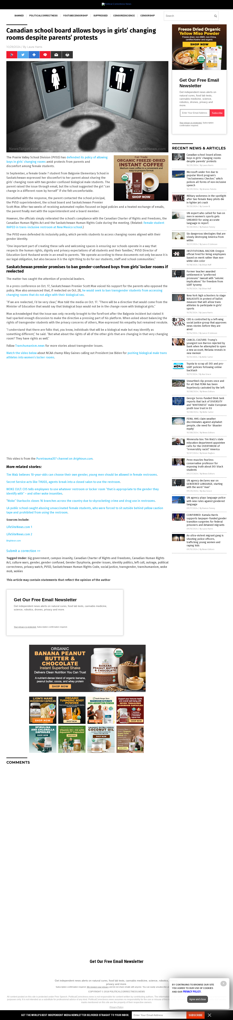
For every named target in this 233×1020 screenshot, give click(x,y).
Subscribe (195, 1015)
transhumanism (148, 567)
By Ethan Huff (205, 265)
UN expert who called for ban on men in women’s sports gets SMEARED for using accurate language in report (206, 218)
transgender (127, 567)
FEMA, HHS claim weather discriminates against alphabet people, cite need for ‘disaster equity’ (204, 423)
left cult (139, 562)
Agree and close (197, 999)
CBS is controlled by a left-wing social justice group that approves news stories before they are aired (206, 324)
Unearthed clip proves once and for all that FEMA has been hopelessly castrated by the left (205, 384)
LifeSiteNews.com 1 (19, 527)
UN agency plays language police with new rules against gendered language (206, 501)
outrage (151, 562)
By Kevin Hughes (207, 453)
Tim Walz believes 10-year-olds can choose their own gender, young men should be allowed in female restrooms (81, 474)
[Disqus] (87, 812)
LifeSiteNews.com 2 (19, 534)
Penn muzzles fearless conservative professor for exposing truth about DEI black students (205, 464)
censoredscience (124, 15)
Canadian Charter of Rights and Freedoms (102, 558)
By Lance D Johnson (208, 244)
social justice (109, 567)
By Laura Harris (206, 165)
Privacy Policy (116, 1007)
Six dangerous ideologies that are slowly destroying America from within (206, 237)
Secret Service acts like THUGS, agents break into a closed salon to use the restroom (63, 482)
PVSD (47, 567)
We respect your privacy (98, 987)
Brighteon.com (13, 540)
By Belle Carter (206, 357)
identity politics (122, 562)
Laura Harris (34, 47)
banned (19, 15)
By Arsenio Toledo (208, 189)
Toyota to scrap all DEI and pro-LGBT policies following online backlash (205, 367)
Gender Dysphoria (78, 562)
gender (35, 562)
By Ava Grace (205, 374)
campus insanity (61, 558)
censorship (147, 15)
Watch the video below (21, 353)
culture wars (20, 562)
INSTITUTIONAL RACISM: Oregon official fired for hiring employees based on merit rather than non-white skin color (206, 256)
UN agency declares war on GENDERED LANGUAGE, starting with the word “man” (205, 484)
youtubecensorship (75, 15)
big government (38, 558)
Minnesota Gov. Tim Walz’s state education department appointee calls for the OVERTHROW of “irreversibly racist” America (206, 444)
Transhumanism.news (30, 345)
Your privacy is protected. (25, 627)
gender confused (52, 562)
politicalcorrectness (43, 15)
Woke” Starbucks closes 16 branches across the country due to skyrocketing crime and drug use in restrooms (81, 501)
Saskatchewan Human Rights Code (76, 567)
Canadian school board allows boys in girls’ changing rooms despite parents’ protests (204, 158)
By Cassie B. (205, 206)
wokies (18, 571)
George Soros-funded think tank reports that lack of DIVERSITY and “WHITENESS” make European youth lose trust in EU (206, 403)
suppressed (100, 15)
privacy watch (33, 567)
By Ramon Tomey (207, 227)
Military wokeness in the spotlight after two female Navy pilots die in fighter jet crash (206, 199)
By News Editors (207, 391)
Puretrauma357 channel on (64, 458)
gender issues (101, 562)
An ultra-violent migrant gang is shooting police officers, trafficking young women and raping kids (205, 540)
